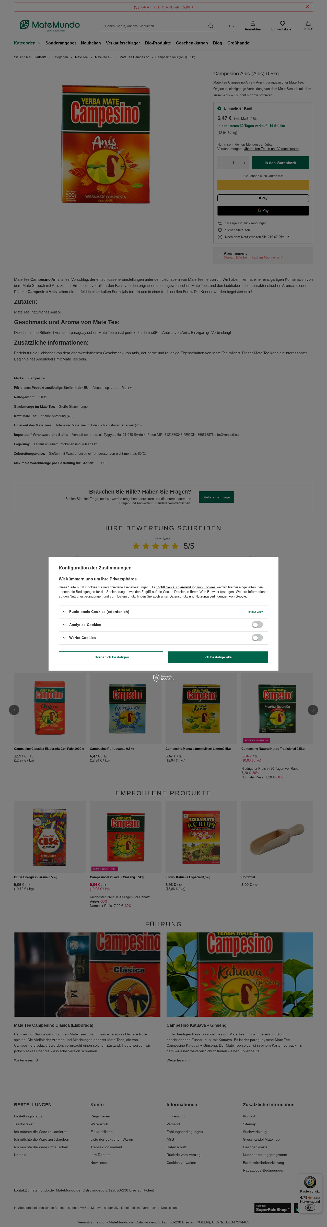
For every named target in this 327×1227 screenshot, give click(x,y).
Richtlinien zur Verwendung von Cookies (186, 587)
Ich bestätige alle (218, 657)
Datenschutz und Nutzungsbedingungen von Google (207, 596)
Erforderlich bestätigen (110, 657)
